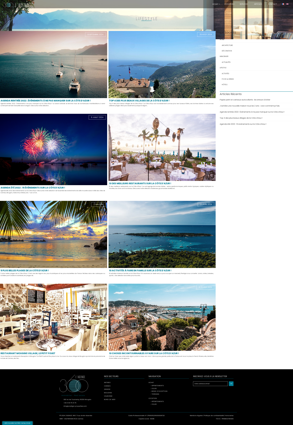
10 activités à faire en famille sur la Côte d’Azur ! (140, 270)
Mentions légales (196, 415)
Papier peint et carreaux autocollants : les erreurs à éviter (245, 99)
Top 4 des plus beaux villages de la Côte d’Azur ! (139, 100)
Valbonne (108, 396)
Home (222, 39)
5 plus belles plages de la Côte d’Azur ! (25, 270)
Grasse (107, 389)
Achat (151, 382)
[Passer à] (282, 4)
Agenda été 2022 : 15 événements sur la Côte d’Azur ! (33, 187)
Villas (154, 388)
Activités (225, 73)
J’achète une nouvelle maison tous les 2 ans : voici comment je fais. (250, 106)
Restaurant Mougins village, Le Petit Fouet (28, 353)
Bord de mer (109, 399)
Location (153, 398)
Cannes (107, 386)
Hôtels (224, 84)
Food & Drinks (228, 79)
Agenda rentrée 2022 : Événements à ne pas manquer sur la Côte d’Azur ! (46, 100)
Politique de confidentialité (214, 415)
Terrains (155, 394)
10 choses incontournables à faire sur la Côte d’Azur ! (144, 353)
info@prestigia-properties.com (75, 406)
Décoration (227, 51)
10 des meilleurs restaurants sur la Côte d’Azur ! (140, 183)
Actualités (226, 62)
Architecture (227, 45)
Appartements (158, 386)
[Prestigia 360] (16, 4)
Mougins (108, 393)
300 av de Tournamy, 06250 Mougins (77, 399)
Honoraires (229, 415)
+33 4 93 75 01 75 (70, 403)
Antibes (107, 382)
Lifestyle (223, 68)
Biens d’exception (159, 391)
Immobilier (224, 56)
